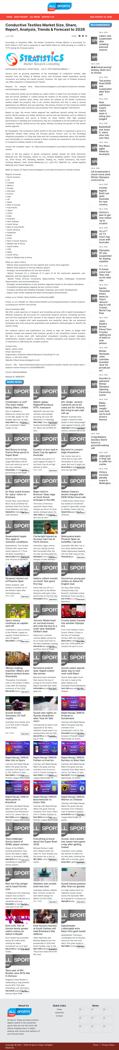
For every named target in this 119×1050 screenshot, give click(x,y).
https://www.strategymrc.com (26, 360)
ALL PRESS (35, 17)
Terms (95, 1045)
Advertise (59, 1012)
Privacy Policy (108, 1045)
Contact (59, 1016)
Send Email (16, 352)
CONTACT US (48, 17)
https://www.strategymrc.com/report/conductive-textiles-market (51, 170)
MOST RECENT (21, 17)
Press (59, 1009)
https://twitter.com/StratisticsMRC (39, 297)
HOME (9, 17)
